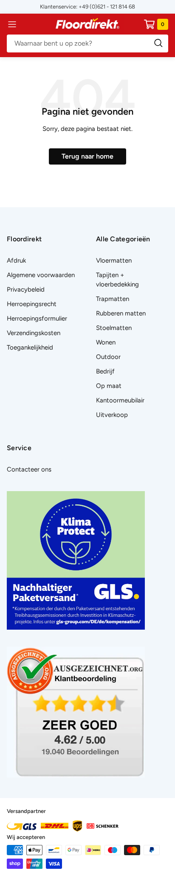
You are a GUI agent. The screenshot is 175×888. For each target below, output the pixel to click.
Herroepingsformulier (37, 318)
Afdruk (16, 260)
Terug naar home (87, 156)
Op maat (108, 386)
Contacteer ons (29, 469)
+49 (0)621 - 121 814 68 (107, 6)
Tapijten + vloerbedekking (117, 279)
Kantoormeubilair (120, 400)
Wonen (106, 342)
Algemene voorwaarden (41, 275)
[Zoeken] (87, 43)
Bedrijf (105, 371)
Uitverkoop (112, 415)
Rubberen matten (121, 313)
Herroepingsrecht (31, 304)
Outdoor (108, 357)
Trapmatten (112, 299)
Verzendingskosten (33, 333)
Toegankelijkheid (30, 347)
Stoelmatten (114, 328)
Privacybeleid (26, 289)
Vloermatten (114, 260)
